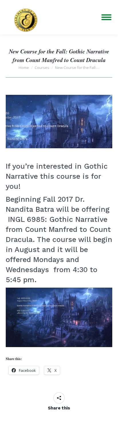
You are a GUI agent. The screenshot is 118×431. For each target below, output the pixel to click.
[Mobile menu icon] (106, 17)
